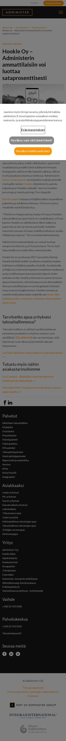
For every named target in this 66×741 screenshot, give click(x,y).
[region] (33, 132)
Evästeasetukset (33, 130)
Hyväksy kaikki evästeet (33, 151)
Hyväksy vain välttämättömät (31, 140)
